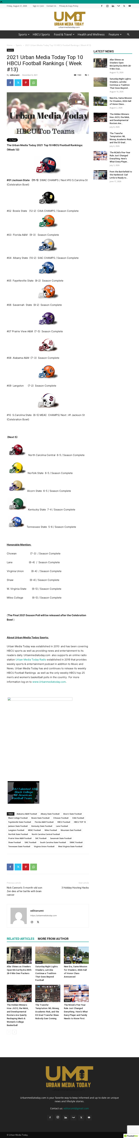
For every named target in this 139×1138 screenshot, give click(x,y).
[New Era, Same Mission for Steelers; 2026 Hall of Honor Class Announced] (76, 955)
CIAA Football (78, 818)
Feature (114, 34)
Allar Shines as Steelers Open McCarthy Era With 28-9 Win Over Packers (19, 970)
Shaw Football (14, 842)
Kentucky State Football (41, 826)
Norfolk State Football (18, 834)
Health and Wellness (91, 34)
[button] (128, 34)
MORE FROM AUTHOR (53, 938)
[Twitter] (124, 6)
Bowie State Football (40, 818)
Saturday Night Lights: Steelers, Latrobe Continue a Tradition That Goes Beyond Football (46, 973)
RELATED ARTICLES (20, 938)
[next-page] (14, 1032)
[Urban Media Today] (69, 19)
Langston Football (16, 830)
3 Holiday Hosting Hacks (75, 887)
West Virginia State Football (70, 846)
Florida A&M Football (44, 822)
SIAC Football (30, 842)
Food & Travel (63, 34)
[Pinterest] (25, 82)
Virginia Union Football (44, 846)
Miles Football (51, 830)
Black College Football (18, 818)
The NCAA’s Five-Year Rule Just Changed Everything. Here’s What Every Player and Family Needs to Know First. (76, 1012)
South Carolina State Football (53, 842)
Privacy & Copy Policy (68, 6)
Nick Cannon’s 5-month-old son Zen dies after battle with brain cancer (24, 891)
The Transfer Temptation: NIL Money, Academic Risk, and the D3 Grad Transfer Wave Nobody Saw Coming (47, 1012)
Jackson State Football (18, 826)
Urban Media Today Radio (31, 659)
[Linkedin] (112, 6)
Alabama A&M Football (27, 814)
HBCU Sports (41, 34)
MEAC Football (34, 830)
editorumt (14, 75)
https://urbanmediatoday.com (43, 915)
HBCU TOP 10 (80, 822)
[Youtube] (129, 6)
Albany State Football (50, 814)
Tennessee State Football (19, 846)
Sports (22, 34)
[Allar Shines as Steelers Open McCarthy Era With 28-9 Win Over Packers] (19, 955)
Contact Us (51, 6)
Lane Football (62, 826)
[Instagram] (107, 6)
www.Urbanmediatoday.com (49, 681)
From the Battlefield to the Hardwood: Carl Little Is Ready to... (121, 175)
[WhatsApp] (33, 82)
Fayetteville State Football (19, 822)
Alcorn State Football (72, 814)
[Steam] (118, 6)
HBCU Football (63, 822)
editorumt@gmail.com (76, 1108)
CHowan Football (60, 818)
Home (10, 45)
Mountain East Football (71, 830)
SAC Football (40, 838)
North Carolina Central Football (46, 834)
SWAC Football (76, 842)
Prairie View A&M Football (20, 838)
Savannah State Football (61, 838)
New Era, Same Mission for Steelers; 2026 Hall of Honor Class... (121, 101)
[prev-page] (9, 1032)
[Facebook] (101, 6)
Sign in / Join (38, 6)
